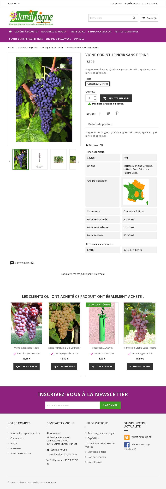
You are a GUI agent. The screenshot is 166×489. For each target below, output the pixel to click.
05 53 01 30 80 (150, 3)
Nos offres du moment (54, 31)
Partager (100, 113)
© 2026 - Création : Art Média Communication (32, 482)
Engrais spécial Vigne (58, 38)
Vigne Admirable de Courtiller (64, 347)
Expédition (93, 438)
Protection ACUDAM (102, 347)
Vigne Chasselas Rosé (26, 347)
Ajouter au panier (116, 98)
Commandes (17, 438)
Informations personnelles (25, 433)
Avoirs (13, 443)
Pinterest (117, 113)
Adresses (15, 448)
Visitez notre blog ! (141, 436)
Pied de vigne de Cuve (100, 31)
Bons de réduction (20, 453)
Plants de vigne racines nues (26, 38)
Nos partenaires (97, 456)
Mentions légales (97, 451)
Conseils (79, 38)
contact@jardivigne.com (63, 454)
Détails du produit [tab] (100, 124)
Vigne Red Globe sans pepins (140, 347)
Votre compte (19, 423)
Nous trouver (95, 462)
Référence (92, 145)
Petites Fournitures (126, 31)
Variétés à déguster (26, 31)
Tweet (108, 113)
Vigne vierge (78, 31)
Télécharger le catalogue (101, 433)
